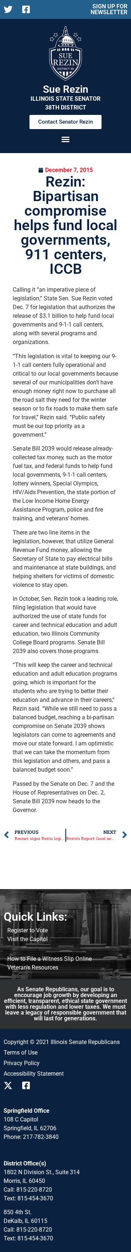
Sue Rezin (65, 89)
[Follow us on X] (10, 9)
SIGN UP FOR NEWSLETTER (109, 9)
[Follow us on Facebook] (28, 9)
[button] (65, 139)
